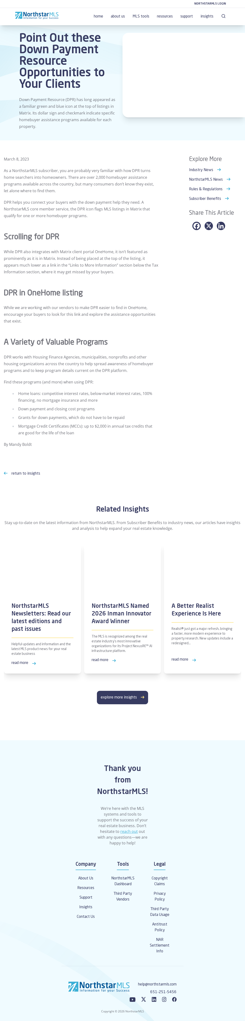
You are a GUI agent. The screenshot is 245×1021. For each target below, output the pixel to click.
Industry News (201, 170)
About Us (85, 878)
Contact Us (86, 917)
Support (85, 898)
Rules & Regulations (206, 189)
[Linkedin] (221, 226)
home (98, 16)
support (186, 16)
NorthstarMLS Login (210, 3)
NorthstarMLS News (206, 180)
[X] (209, 226)
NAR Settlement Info (159, 945)
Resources (85, 888)
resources (165, 16)
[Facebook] (196, 226)
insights (206, 16)
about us (118, 16)
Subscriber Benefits (205, 199)
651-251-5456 (163, 992)
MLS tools (141, 16)
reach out (129, 831)
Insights (85, 907)
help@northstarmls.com (157, 984)
